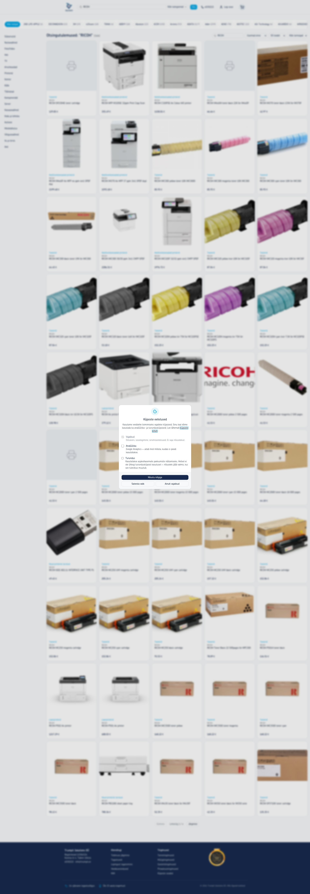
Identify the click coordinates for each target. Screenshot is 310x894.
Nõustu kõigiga (155, 477)
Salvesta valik (138, 484)
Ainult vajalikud (172, 484)
